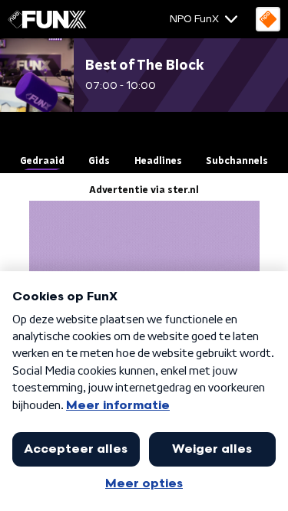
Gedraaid (42, 160)
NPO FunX (194, 19)
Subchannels (237, 160)
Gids (99, 160)
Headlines (158, 160)
